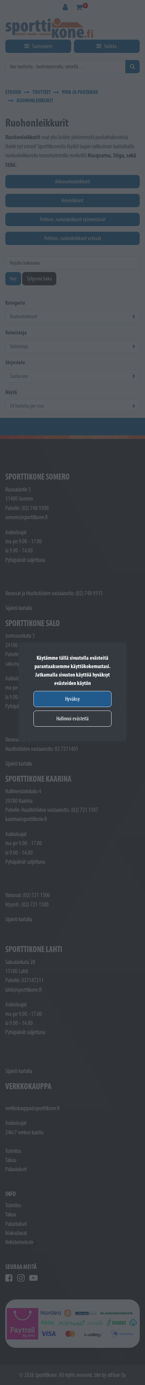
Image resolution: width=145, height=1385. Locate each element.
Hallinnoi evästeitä (72, 718)
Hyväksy (72, 698)
